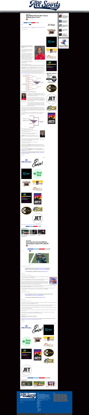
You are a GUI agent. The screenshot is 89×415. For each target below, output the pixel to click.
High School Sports (16, 11)
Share (22, 24)
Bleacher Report (37, 152)
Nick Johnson (65, 398)
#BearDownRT (39, 268)
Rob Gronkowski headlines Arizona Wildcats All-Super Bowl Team (38, 386)
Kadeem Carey (37, 224)
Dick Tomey (62, 399)
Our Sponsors (39, 406)
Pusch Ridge (59, 398)
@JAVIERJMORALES (26, 27)
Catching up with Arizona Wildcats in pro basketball (43, 397)
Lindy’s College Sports (32, 319)
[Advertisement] (51, 135)
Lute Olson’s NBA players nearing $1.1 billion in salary (43, 394)
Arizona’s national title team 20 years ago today (43, 395)
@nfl (43, 268)
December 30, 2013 (44, 271)
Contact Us (33, 11)
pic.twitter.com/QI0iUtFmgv (38, 295)
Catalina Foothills (56, 399)
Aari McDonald (66, 399)
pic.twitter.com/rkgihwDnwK (44, 269)
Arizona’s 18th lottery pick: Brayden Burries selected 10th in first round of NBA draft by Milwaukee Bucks (25, 236)
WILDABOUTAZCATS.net (24, 151)
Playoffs (62, 398)
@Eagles (26, 269)
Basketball (38, 401)
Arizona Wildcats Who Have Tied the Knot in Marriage (51, 386)
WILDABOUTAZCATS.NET (38, 27)
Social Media (21, 11)
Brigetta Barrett (31, 224)
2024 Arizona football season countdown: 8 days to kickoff (26, 386)
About (30, 11)
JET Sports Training (66, 400)
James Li (34, 224)
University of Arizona (9, 11)
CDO (56, 398)
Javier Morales (30, 245)
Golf (57, 400)
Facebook (38, 404)
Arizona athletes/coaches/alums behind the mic (43, 396)
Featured (55, 394)
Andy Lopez (26, 224)
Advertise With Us (26, 11)
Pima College (55, 400)
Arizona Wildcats (58, 394)
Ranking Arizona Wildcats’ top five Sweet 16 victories (33, 235)
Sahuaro (55, 398)
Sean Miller (40, 224)
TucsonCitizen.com (26, 153)
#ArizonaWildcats (28, 295)
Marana (60, 400)
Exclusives (4, 11)
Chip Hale (62, 400)
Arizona (59, 399)
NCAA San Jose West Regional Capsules (41, 235)
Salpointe (65, 394)
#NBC (51, 294)
